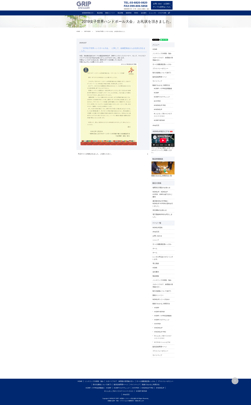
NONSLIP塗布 (157, 227)
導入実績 (156, 263)
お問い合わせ (157, 236)
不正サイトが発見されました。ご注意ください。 (95, 154)
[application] (163, 140)
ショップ (156, 240)
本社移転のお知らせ (160, 210)
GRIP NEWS (87, 31)
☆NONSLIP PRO (160, 105)
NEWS (136, 13)
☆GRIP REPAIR (159, 120)
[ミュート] (169, 145)
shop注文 (156, 125)
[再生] (154, 145)
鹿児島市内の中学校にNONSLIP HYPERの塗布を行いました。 (163, 203)
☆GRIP (156, 93)
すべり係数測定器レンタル (162, 64)
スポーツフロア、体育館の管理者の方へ (163, 59)
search (170, 13)
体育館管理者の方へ (88, 13)
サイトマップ (157, 81)
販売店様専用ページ (160, 77)
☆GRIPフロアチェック (162, 97)
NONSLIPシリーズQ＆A (161, 299)
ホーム (155, 248)
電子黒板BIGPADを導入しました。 (162, 215)
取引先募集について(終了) (162, 73)
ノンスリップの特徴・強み (162, 53)
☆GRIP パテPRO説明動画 (163, 88)
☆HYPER (157, 101)
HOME (78, 31)
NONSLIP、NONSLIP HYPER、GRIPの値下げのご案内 (162, 194)
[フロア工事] (162, 13)
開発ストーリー (110, 13)
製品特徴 (100, 13)
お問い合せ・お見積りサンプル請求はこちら (162, 5)
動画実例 (128, 13)
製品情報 (120, 13)
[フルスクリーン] (172, 145)
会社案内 (143, 13)
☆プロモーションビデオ (162, 342)
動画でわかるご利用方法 (161, 85)
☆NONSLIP (158, 109)
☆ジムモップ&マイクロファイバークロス (163, 115)
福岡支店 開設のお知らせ (161, 188)
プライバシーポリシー (160, 68)
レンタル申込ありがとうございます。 (163, 258)
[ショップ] (152, 13)
